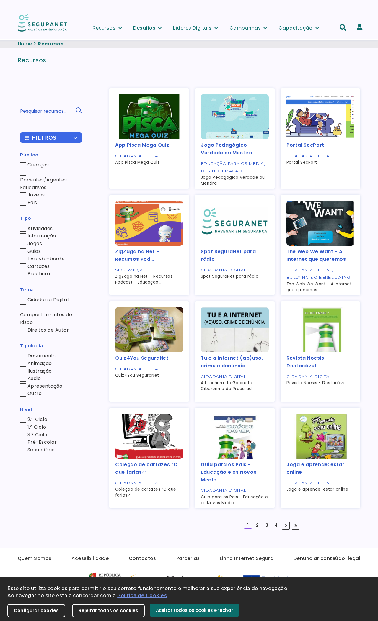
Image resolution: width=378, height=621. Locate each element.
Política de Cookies (142, 595)
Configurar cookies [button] (36, 610)
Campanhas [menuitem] (245, 26)
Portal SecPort (305, 145)
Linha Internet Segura (246, 558)
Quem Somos (35, 558)
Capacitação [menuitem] (295, 26)
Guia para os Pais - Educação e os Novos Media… (228, 472)
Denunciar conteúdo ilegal (327, 558)
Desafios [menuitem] (144, 26)
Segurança (129, 270)
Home (25, 43)
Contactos (142, 558)
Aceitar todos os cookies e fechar (194, 610)
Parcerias (188, 558)
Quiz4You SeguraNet (142, 358)
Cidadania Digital (138, 155)
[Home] (43, 22)
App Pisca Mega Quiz (142, 145)
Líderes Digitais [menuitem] (192, 26)
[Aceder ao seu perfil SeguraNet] (359, 27)
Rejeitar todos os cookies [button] (108, 610)
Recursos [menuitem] (104, 27)
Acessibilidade (90, 558)
